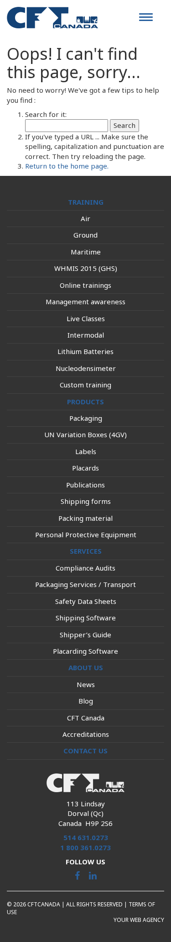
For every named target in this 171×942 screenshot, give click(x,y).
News (86, 684)
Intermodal (85, 334)
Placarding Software (85, 651)
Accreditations (85, 734)
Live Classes (86, 318)
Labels (85, 451)
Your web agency (139, 920)
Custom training (85, 384)
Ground (85, 234)
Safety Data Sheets (85, 601)
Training (86, 201)
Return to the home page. (67, 165)
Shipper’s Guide (85, 634)
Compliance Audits (85, 567)
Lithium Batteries (85, 351)
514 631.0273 (85, 837)
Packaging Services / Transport (85, 584)
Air (85, 218)
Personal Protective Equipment (85, 534)
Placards (85, 467)
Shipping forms (86, 501)
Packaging (85, 418)
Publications (85, 484)
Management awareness (85, 301)
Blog (85, 700)
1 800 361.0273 (85, 847)
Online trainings (85, 285)
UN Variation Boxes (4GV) (85, 434)
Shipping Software (86, 617)
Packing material (85, 518)
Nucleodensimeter (86, 368)
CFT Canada (85, 717)
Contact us (85, 750)
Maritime (86, 251)
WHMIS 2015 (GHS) (85, 268)
